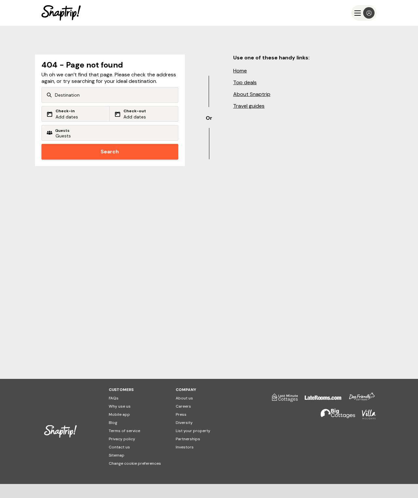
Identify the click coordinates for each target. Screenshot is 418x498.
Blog (113, 422)
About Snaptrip (251, 94)
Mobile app (119, 414)
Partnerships (188, 439)
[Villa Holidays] (365, 417)
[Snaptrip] (61, 13)
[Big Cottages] (334, 417)
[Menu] (364, 13)
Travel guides (249, 105)
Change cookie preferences (135, 463)
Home (240, 70)
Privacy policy (122, 439)
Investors (185, 447)
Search (110, 151)
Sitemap (116, 455)
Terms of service (124, 430)
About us (184, 398)
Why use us (120, 406)
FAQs (114, 398)
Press (181, 414)
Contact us (119, 447)
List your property (193, 430)
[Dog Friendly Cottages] (358, 400)
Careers (183, 406)
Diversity (184, 422)
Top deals (245, 82)
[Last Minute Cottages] (281, 400)
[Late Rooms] (319, 400)
